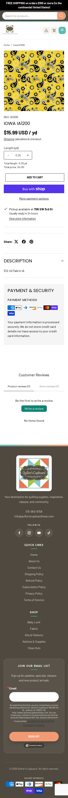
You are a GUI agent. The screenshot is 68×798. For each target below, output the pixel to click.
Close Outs (34, 648)
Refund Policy (34, 580)
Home (7, 45)
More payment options (34, 198)
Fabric (34, 628)
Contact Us (34, 567)
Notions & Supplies (34, 641)
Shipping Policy (34, 574)
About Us (34, 561)
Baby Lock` (34, 622)
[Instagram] (29, 533)
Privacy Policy (34, 593)
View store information (22, 218)
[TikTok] (49, 533)
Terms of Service (34, 600)
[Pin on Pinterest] (31, 241)
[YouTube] (39, 533)
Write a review (34, 408)
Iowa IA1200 (19, 45)
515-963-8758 (34, 511)
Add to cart (35, 177)
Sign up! (34, 736)
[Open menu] (62, 30)
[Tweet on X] (16, 241)
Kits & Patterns (34, 635)
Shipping (9, 139)
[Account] (46, 30)
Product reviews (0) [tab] (19, 386)
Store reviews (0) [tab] (49, 386)
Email (12, 688)
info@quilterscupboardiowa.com (34, 516)
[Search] (61, 16)
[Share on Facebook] (24, 241)
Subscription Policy (34, 587)
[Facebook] (19, 533)
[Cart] (54, 30)
